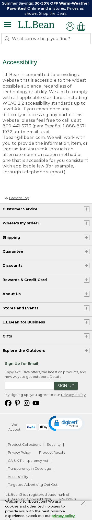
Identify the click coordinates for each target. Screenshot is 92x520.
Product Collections (24, 444)
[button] (66, 423)
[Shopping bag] (82, 26)
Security (54, 444)
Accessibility (18, 477)
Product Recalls (52, 452)
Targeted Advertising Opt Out (32, 484)
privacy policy (63, 516)
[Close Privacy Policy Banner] (83, 503)
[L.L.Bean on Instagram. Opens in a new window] (26, 403)
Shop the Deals (52, 13)
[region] (46, 8)
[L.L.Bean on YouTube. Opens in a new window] (35, 403)
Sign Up (65, 385)
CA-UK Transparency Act (28, 460)
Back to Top (19, 198)
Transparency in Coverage (29, 468)
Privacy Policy (73, 395)
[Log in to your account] (70, 26)
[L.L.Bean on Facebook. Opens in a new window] (8, 403)
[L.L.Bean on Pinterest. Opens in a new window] (17, 403)
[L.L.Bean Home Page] (43, 26)
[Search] (8, 38)
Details (55, 376)
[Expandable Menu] (7, 25)
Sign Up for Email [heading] (21, 363)
